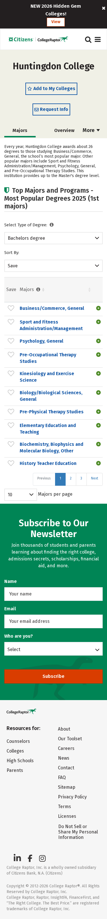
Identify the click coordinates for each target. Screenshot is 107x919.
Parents (15, 770)
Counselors (18, 741)
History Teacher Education (48, 463)
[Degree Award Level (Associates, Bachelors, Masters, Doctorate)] (51, 224)
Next (94, 478)
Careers (66, 748)
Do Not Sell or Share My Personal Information (78, 832)
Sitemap (66, 787)
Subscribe (53, 676)
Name (10, 581)
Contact (66, 767)
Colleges (15, 751)
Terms (64, 806)
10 (10, 494)
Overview (64, 130)
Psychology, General (41, 341)
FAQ (62, 777)
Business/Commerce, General (52, 308)
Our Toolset (70, 738)
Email (10, 608)
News (63, 758)
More (89, 130)
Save (13, 266)
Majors (27, 289)
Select (13, 649)
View (55, 21)
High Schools (20, 760)
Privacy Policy (72, 797)
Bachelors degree (26, 238)
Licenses (67, 816)
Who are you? (18, 636)
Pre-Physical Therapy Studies (52, 411)
